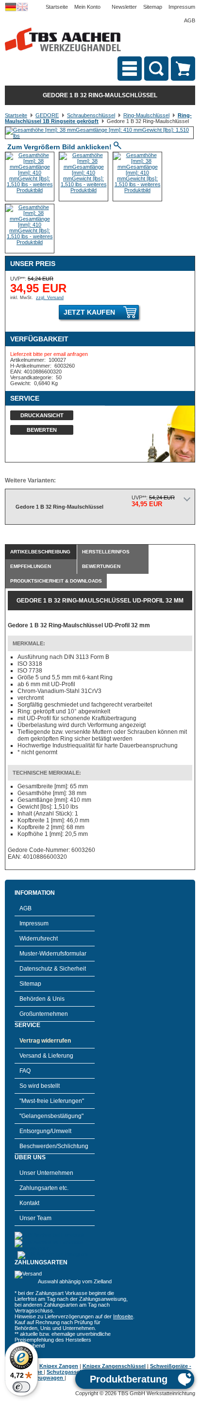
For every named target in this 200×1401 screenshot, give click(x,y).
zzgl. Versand (50, 297)
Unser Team (35, 1218)
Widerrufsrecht (38, 938)
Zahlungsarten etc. (43, 1188)
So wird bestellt (39, 1085)
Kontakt (29, 1203)
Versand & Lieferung (46, 1055)
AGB (189, 20)
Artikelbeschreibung (40, 551)
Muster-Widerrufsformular (52, 953)
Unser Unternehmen (46, 1173)
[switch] (21, 1387)
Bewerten (42, 430)
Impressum (181, 7)
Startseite (57, 7)
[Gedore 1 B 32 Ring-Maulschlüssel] (99, 136)
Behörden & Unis (42, 998)
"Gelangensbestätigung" (51, 1116)
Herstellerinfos (106, 551)
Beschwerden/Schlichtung (53, 1146)
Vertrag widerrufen (45, 1040)
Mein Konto (87, 7)
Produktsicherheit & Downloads (56, 581)
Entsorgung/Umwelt (45, 1131)
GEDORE (47, 115)
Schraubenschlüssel (91, 115)
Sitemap (152, 7)
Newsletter (124, 7)
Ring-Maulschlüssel (146, 115)
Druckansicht (42, 415)
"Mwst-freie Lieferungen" (51, 1101)
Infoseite (123, 1316)
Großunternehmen (43, 1014)
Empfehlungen (30, 566)
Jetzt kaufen (89, 312)
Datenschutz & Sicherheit (52, 968)
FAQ (25, 1070)
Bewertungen (101, 566)
